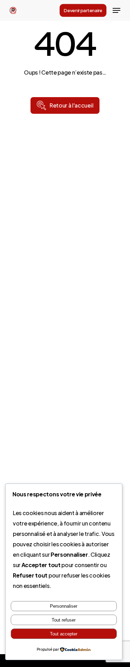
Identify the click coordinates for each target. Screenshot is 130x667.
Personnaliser (63, 606)
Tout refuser (64, 620)
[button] (116, 10)
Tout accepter (63, 633)
